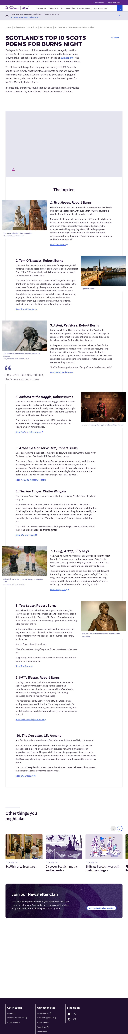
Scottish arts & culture (20, 866)
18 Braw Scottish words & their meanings (102, 868)
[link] (119, 8)
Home (8, 27)
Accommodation (68, 8)
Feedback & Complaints (16, 1018)
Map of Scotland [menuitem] (101, 8)
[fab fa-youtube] (69, 1014)
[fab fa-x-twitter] (75, 1014)
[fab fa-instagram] (75, 1019)
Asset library (42, 1027)
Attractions (32, 27)
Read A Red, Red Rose (60, 372)
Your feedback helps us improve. (25, 17)
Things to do (53, 8)
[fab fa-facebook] (69, 1019)
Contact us (11, 1013)
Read (58, 244)
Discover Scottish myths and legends (62, 868)
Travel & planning (84, 8)
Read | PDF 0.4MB (30, 719)
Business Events (43, 1013)
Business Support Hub (45, 1018)
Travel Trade (42, 1022)
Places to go (41, 8)
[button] (119, 15)
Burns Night (66, 57)
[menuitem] (42, 8)
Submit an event (13, 1022)
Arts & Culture (46, 27)
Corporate (41, 1032)
